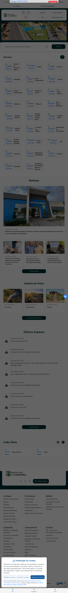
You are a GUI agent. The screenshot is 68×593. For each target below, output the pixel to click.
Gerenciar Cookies (37, 577)
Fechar (53, 3)
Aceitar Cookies (23, 577)
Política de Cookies (29, 581)
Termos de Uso (16, 582)
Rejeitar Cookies (9, 577)
